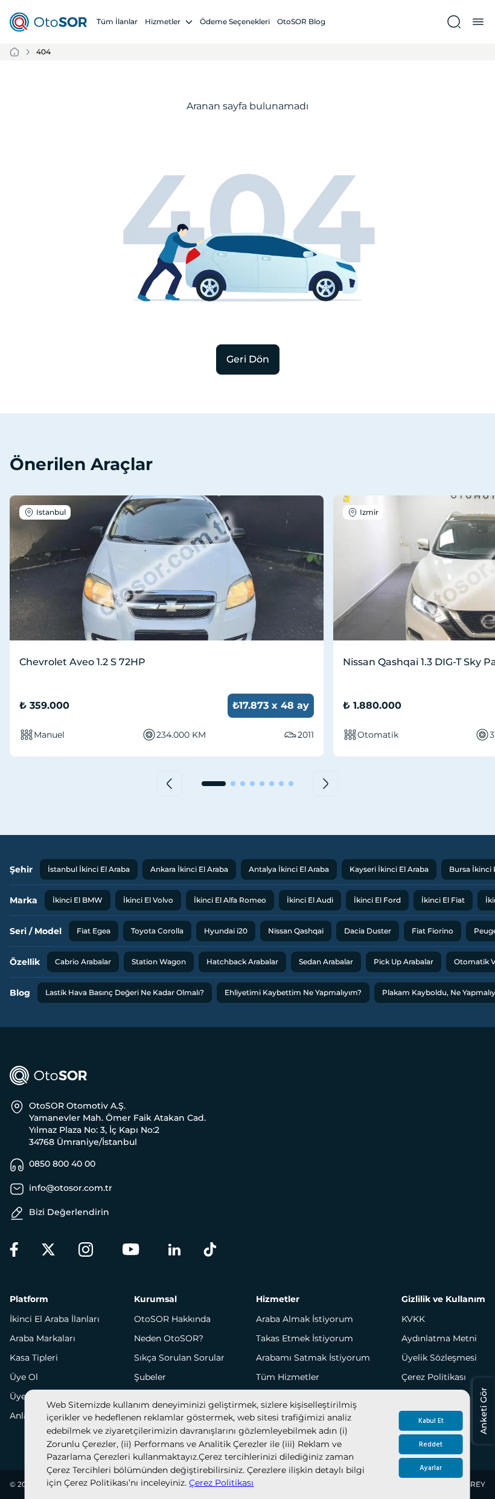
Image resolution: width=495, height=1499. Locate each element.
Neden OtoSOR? (168, 1338)
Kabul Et (431, 1420)
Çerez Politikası (221, 1482)
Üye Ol (24, 1377)
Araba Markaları (42, 1338)
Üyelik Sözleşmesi (439, 1357)
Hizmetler (162, 21)
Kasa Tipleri (34, 1357)
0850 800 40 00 (62, 1163)
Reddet (430, 1444)
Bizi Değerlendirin (69, 1212)
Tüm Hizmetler (287, 1377)
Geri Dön (247, 359)
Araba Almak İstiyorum (304, 1319)
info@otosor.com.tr (70, 1187)
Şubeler (150, 1377)
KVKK (413, 1319)
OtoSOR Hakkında (172, 1319)
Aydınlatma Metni (439, 1338)
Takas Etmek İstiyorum (304, 1338)
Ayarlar (431, 1468)
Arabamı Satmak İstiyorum (313, 1357)
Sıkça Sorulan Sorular (179, 1357)
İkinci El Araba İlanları (55, 1319)
